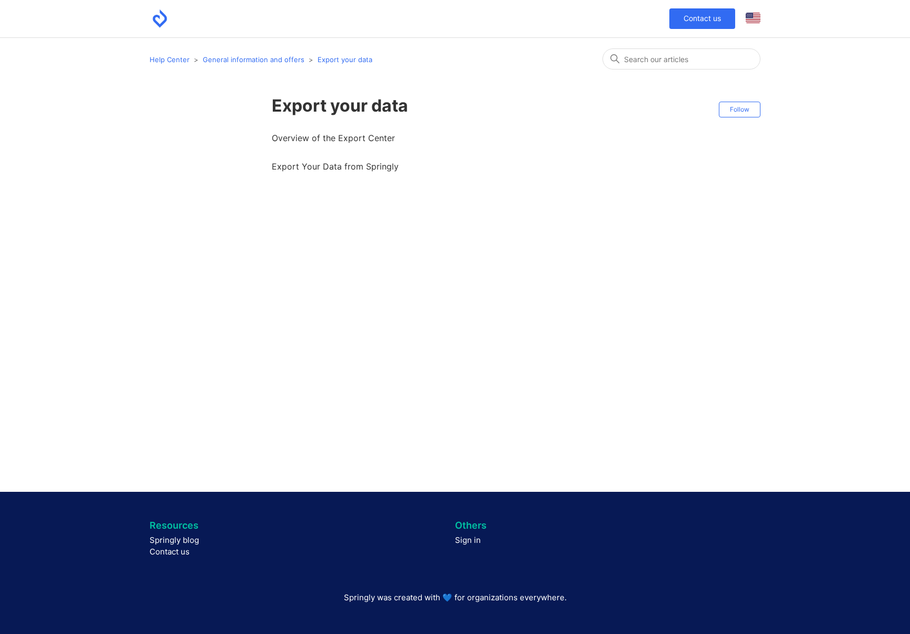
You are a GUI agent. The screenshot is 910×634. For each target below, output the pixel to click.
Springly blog (174, 540)
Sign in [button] (468, 540)
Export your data (345, 59)
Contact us (702, 18)
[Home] (160, 18)
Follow (739, 109)
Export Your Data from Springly (335, 166)
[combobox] (681, 59)
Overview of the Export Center (333, 138)
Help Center (170, 59)
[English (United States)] (753, 19)
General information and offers (253, 59)
